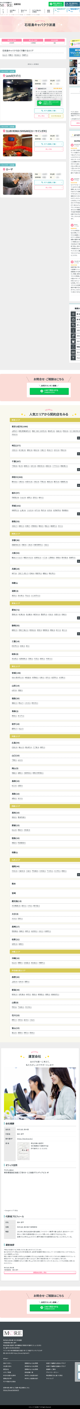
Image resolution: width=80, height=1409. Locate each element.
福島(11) (15, 703)
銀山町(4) (28, 747)
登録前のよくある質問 (31, 1363)
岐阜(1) (42, 659)
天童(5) (20, 690)
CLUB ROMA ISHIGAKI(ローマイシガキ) (26, 131)
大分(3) (14, 918)
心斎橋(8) (51, 557)
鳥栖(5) (21, 944)
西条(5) (20, 830)
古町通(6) (22, 994)
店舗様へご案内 (51, 1369)
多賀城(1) (35, 677)
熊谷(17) (50, 450)
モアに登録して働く (50, 111)
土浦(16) (23, 510)
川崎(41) (21, 482)
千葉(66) (15, 466)
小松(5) (32, 1020)
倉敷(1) (20, 773)
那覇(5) (10, 55)
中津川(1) (49, 659)
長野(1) (26, 982)
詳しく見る (41, 116)
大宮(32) (15, 450)
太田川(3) (57, 614)
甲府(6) (14, 1007)
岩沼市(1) (54, 677)
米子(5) (20, 798)
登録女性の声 (7, 1378)
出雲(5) (20, 786)
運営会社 (48, 11)
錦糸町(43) (51, 431)
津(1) (27, 646)
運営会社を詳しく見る (40, 1272)
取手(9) (43, 510)
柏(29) (21, 466)
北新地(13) (37, 557)
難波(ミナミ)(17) (17, 557)
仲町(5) (28, 994)
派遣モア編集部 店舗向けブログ (56, 1366)
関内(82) (15, 482)
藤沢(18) (57, 482)
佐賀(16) (15, 944)
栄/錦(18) (22, 614)
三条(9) (30, 545)
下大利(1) (50, 871)
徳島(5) (14, 843)
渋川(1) (60, 526)
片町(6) (20, 1020)
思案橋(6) (15, 931)
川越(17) (43, 450)
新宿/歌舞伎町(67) (25, 431)
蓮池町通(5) (22, 817)
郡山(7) (21, 703)
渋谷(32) (15, 434)
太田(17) (15, 526)
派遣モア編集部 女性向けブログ (56, 1363)
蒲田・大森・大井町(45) (39, 431)
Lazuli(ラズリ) (13, 75)
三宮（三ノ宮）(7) (23, 573)
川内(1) (30, 906)
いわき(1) (27, 703)
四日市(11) (15, 646)
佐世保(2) (34, 931)
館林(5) (41, 526)
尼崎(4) (31, 573)
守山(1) (27, 595)
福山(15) (21, 747)
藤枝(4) (52, 630)
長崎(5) (21, 931)
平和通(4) (35, 871)
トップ (3, 11)
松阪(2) (22, 646)
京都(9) (24, 545)
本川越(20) (22, 450)
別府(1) (20, 918)
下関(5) (14, 760)
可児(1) (36, 659)
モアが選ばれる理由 (36, 11)
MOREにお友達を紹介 (31, 1375)
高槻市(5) (72, 557)
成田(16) (48, 466)
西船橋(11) (64, 466)
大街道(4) (27, 830)
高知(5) (14, 817)
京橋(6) (58, 557)
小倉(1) (46, 545)
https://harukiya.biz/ (25, 1138)
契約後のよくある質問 (31, 1366)
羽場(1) (30, 659)
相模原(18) (64, 482)
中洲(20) (15, 871)
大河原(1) (62, 677)
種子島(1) (36, 906)
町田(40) (65, 431)
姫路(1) (45, 573)
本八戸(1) (21, 716)
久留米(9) (22, 871)
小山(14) (23, 497)
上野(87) (15, 431)
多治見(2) (15, 659)
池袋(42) (59, 431)
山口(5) (20, 760)
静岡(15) (15, 630)
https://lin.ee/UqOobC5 (21, 1353)
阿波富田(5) (22, 843)
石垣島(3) (27, 963)
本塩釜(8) (28, 677)
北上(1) (21, 728)
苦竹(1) (47, 677)
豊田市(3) (44, 614)
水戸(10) (37, 510)
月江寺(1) (28, 1007)
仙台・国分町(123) (18, 677)
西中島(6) (65, 557)
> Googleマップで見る (11, 1210)
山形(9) (14, 690)
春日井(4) (36, 614)
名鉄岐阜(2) (23, 659)
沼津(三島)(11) (23, 630)
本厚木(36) (28, 482)
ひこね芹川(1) (35, 595)
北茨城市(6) (57, 510)
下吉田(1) (21, 1007)
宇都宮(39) (15, 497)
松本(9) (21, 982)
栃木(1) (41, 497)
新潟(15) (15, 994)
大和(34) (36, 482)
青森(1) (14, 716)
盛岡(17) (15, 728)
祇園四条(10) (16, 545)
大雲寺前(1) (28, 773)
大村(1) (41, 931)
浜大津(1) (21, 595)
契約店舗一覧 (29, 1372)
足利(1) (35, 497)
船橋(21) (27, 466)
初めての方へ (24, 11)
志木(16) (57, 450)
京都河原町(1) (38, 545)
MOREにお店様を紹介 (31, 1378)
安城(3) (64, 614)
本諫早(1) (47, 931)
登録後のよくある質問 (31, 1369)
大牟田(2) (42, 871)
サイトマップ (49, 1378)
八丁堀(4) (36, 747)
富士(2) (64, 630)
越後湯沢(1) (55, 994)
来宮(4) (39, 630)
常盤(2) (14, 773)
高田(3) (34, 994)
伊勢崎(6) (34, 526)
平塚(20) (43, 482)
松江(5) (14, 786)
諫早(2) (27, 931)
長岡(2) (47, 994)
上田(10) (15, 982)
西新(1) (64, 871)
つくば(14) (30, 510)
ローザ (9, 169)
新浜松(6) (32, 630)
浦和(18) (30, 450)
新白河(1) (35, 703)
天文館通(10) (16, 906)
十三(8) (44, 557)
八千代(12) (56, 466)
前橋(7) (27, 526)
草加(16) (63, 450)
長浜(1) (14, 595)
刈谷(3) (50, 614)
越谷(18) (36, 450)
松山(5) (4, 55)
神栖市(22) (15, 510)
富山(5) (14, 1033)
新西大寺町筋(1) (38, 773)
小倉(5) (28, 871)
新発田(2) (41, 994)
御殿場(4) (46, 630)
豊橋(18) (15, 614)
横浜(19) (50, 482)
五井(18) (33, 466)
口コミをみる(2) (56, 116)
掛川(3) (58, 630)
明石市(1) (52, 573)
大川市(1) (57, 871)
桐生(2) (47, 526)
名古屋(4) (29, 614)
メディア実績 (7, 1372)
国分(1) (24, 906)
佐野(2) (29, 497)
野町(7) (14, 1020)
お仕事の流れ (13, 11)
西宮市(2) (38, 573)
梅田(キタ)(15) (28, 557)
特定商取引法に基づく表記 (54, 1375)
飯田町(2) (54, 526)
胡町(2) (42, 747)
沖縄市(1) (25, 55)
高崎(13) (21, 526)
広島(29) (15, 747)
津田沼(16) (40, 466)
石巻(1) (42, 677)
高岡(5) (20, 1033)
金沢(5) (26, 1020)
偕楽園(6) (65, 510)
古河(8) (49, 510)
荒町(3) (26, 1033)
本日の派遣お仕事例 (9, 1375)
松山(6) (14, 830)
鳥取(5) (14, 798)
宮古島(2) (17, 55)
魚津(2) (32, 1033)
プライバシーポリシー (52, 1372)
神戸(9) (14, 573)
